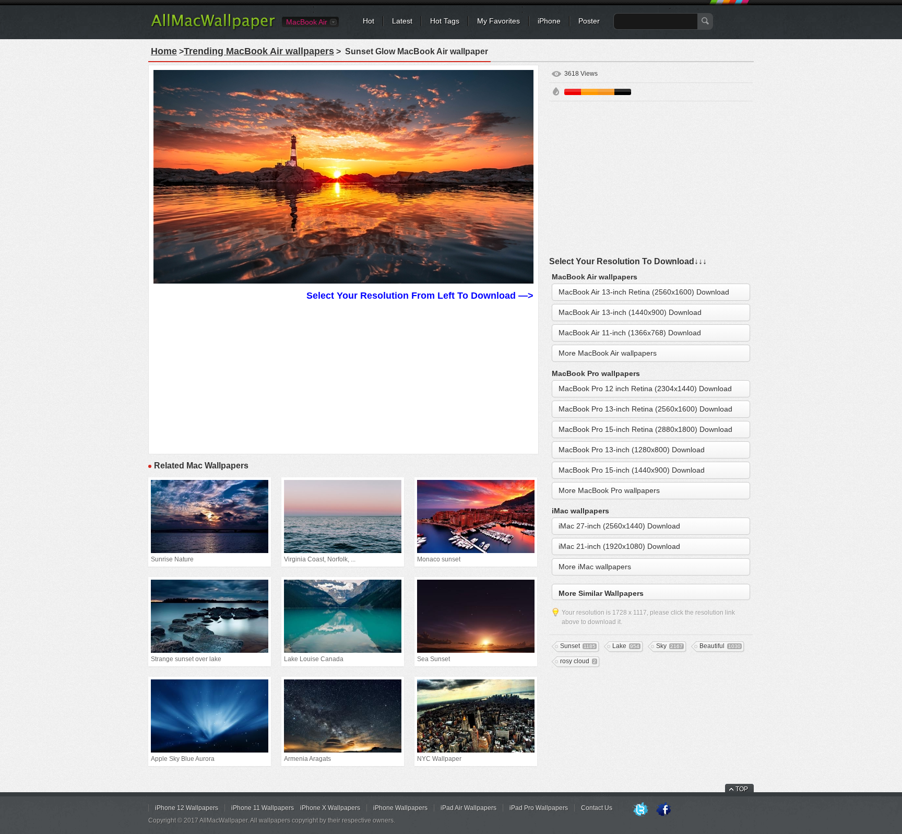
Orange (589, 92)
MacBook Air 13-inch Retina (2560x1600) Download (644, 292)
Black (622, 92)
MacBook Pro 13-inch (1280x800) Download (632, 449)
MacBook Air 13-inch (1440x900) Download (630, 312)
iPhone (549, 21)
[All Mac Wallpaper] (214, 28)
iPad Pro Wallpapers (538, 808)
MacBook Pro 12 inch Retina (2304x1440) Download (645, 388)
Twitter (640, 810)
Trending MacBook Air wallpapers (259, 51)
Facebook (663, 810)
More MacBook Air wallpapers (608, 353)
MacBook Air (306, 22)
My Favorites (498, 21)
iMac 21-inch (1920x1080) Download (619, 546)
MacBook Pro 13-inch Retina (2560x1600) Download (645, 409)
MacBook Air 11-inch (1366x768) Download (630, 332)
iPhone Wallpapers (400, 808)
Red (572, 92)
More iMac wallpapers (595, 566)
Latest (402, 21)
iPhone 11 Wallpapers (262, 808)
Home (164, 51)
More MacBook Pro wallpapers (609, 490)
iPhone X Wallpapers (330, 808)
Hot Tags (444, 21)
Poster (589, 21)
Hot (368, 21)
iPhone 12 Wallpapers (186, 808)
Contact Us (596, 808)
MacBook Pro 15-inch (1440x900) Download (632, 470)
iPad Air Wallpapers (468, 808)
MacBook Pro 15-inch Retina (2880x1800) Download (645, 429)
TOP (741, 789)
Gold (606, 92)
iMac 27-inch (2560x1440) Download (619, 526)
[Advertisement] (343, 376)
